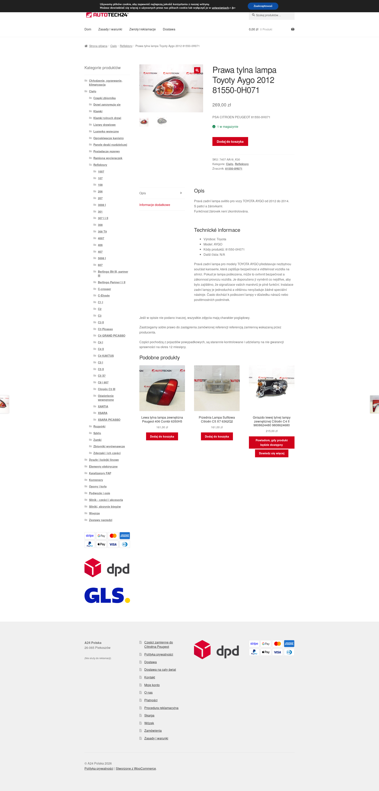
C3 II (101, 322)
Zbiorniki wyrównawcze (109, 446)
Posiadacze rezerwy (106, 151)
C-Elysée (104, 295)
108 (100, 185)
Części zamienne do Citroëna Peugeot (158, 644)
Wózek (149, 723)
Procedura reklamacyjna (161, 708)
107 (100, 178)
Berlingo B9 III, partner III (113, 273)
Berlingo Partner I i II (111, 282)
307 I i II (103, 218)
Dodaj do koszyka (230, 141)
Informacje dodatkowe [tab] (154, 204)
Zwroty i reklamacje (142, 29)
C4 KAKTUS (106, 356)
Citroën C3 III (106, 389)
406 (100, 245)
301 (100, 211)
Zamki (97, 440)
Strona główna (98, 46)
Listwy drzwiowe (104, 125)
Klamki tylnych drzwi (107, 118)
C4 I (100, 342)
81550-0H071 (233, 168)
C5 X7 (102, 376)
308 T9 (102, 231)
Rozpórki (99, 426)
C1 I (100, 302)
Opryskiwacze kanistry (108, 138)
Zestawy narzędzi (100, 520)
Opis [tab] (142, 193)
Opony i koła (98, 486)
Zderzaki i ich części (107, 453)
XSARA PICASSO (109, 420)
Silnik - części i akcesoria (106, 500)
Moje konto (152, 685)
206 (100, 191)
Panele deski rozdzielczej (110, 145)
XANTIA (103, 406)
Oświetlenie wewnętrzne (106, 398)
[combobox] (272, 15)
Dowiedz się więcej (271, 453)
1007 (101, 171)
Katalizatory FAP (100, 473)
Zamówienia (153, 730)
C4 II (101, 349)
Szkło (97, 433)
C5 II (101, 369)
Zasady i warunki (110, 29)
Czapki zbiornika (104, 98)
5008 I (102, 258)
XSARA (102, 413)
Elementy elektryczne (103, 466)
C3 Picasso (105, 329)
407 (100, 252)
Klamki (97, 111)
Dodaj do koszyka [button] (162, 436)
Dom (87, 29)
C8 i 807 (103, 382)
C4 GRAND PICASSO (111, 335)
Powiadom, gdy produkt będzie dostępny (272, 442)
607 (100, 265)
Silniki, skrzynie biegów (105, 506)
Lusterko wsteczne (106, 131)
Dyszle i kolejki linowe (104, 460)
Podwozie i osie (99, 493)
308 (100, 225)
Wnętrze (94, 513)
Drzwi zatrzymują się (107, 104)
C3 (99, 316)
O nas (148, 692)
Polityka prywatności (158, 654)
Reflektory (126, 46)
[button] (197, 70)
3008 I (102, 205)
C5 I (100, 362)
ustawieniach (220, 8)
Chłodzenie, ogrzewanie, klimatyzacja (105, 82)
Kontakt (149, 677)
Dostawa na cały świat (160, 669)
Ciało (113, 46)
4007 (101, 238)
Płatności (151, 700)
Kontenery (96, 480)
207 (100, 198)
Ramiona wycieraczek (107, 158)
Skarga (149, 715)
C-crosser (104, 289)
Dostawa (169, 29)
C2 (99, 309)
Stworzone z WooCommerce (136, 768)
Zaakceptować (263, 6)
